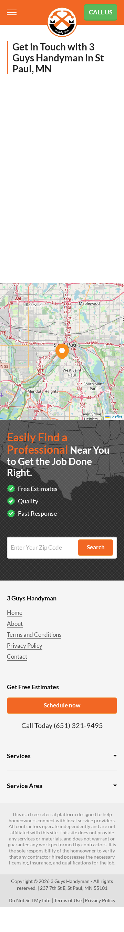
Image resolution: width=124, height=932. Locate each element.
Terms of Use (68, 900)
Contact (17, 656)
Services (19, 756)
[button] (62, 351)
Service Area (24, 785)
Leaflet (116, 416)
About (15, 623)
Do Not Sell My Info (30, 900)
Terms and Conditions (34, 634)
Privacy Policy (24, 645)
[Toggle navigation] (12, 12)
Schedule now (62, 705)
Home (14, 612)
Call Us (101, 12)
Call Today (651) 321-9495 (62, 725)
